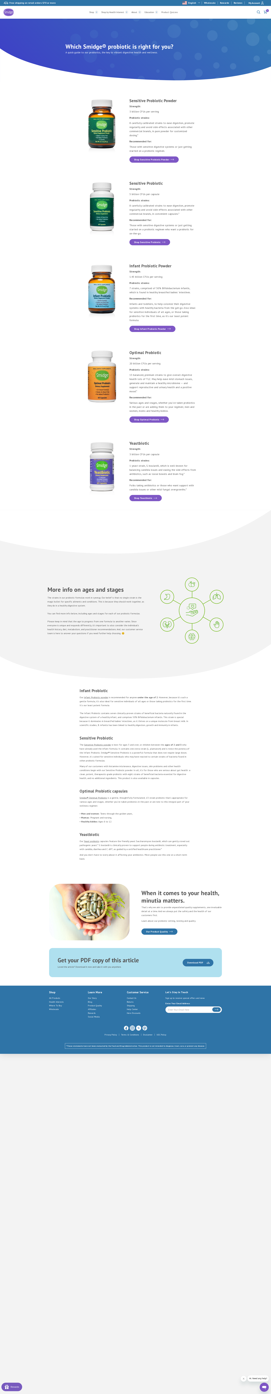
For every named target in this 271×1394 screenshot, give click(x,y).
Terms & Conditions (130, 1034)
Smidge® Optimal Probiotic (93, 797)
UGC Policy (161, 1034)
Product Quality (95, 1005)
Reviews (238, 2)
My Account (254, 3)
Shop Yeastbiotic (143, 498)
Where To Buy (55, 1005)
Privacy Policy (111, 1034)
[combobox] (191, 3)
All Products (54, 998)
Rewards (224, 2)
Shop (91, 12)
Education (149, 12)
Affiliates (92, 1009)
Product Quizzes (169, 12)
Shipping (131, 1005)
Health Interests (56, 1002)
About (134, 12)
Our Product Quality (157, 931)
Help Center (132, 1009)
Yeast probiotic (91, 841)
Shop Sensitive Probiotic (147, 242)
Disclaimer (148, 1034)
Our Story (92, 998)
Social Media (94, 1016)
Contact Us (131, 998)
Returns (130, 1002)
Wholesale (210, 2)
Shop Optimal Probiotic (146, 419)
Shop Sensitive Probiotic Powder (151, 159)
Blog (90, 1002)
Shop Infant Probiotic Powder (150, 328)
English (192, 2)
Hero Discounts (134, 1013)
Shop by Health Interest (112, 12)
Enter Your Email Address (177, 1003)
